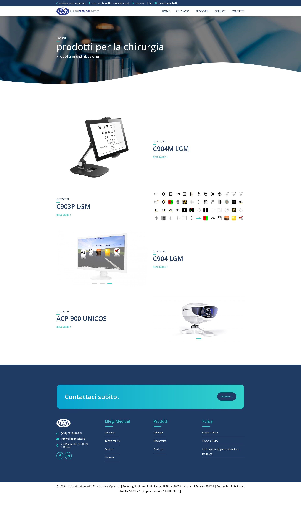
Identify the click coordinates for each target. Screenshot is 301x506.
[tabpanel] (199, 206)
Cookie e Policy (210, 432)
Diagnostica (160, 440)
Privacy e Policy (210, 440)
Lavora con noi (112, 440)
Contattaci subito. (92, 396)
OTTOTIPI (159, 141)
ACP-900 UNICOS (81, 318)
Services (109, 449)
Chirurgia (158, 432)
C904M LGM (171, 148)
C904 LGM (168, 258)
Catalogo (158, 449)
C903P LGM (73, 206)
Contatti (238, 11)
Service (220, 11)
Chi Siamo (182, 11)
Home (166, 11)
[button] (57, 258)
